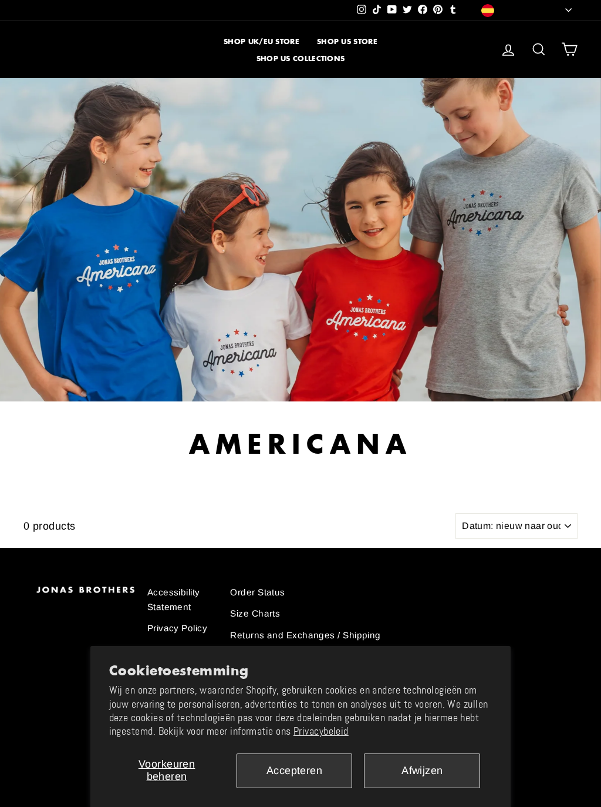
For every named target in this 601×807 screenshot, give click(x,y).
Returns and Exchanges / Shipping (305, 635)
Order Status (257, 592)
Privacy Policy (177, 628)
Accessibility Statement (173, 599)
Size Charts (255, 613)
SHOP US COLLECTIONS (300, 58)
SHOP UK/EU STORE (261, 41)
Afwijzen (422, 770)
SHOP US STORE (347, 41)
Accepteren (294, 770)
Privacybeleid (321, 731)
